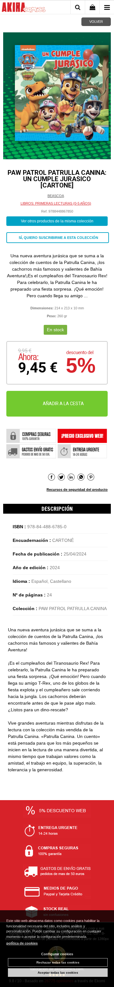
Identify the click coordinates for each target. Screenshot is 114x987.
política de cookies (22, 943)
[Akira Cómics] (24, 8)
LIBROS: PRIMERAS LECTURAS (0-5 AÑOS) (56, 203)
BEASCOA (56, 196)
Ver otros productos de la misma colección (57, 221)
